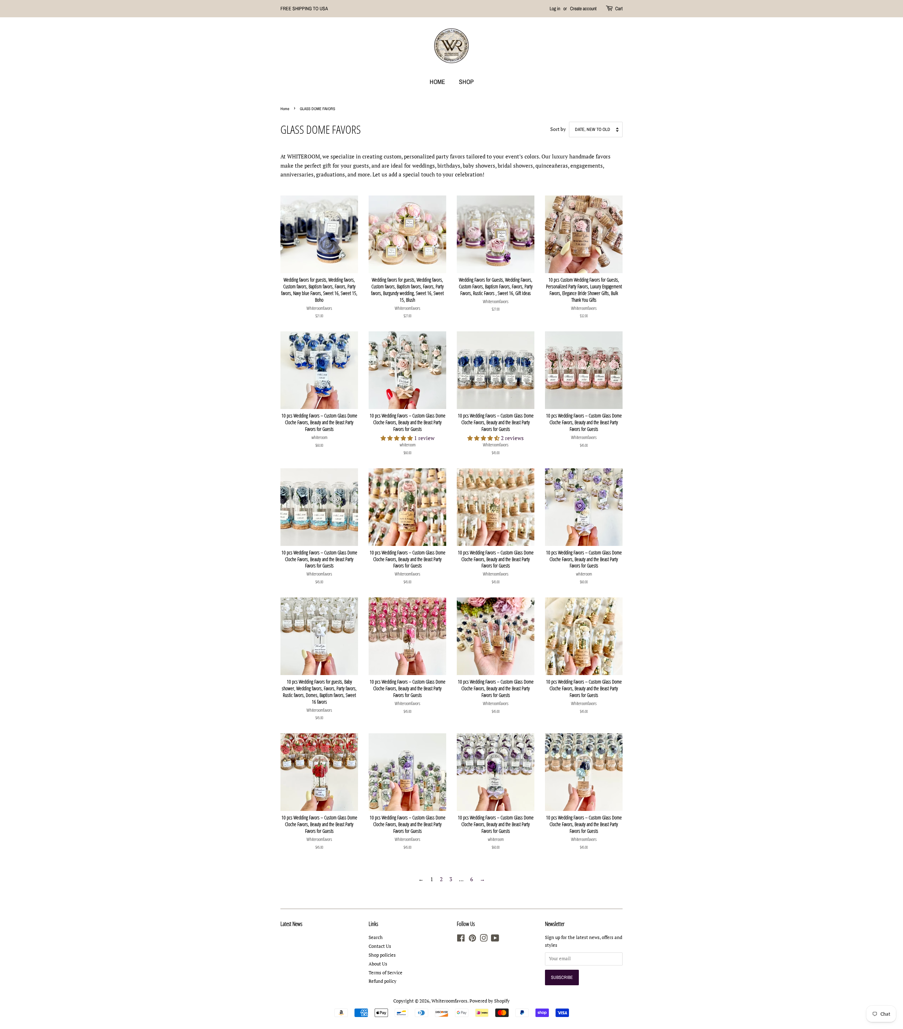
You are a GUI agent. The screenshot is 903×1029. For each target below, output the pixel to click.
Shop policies (382, 955)
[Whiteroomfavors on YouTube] (495, 940)
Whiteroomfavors (449, 1001)
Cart (619, 8)
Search (376, 937)
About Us (378, 964)
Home (437, 81)
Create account (583, 8)
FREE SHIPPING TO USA (304, 8)
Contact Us (380, 946)
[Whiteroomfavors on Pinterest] (472, 940)
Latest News (291, 924)
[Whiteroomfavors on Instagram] (483, 940)
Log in (555, 8)
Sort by (558, 129)
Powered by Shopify (489, 1001)
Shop (466, 81)
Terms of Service (385, 973)
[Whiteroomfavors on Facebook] (461, 940)
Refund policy (382, 981)
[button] (397, 437)
